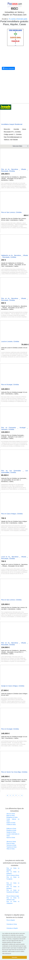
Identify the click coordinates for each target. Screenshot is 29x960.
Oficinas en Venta (11, 841)
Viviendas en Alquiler (12, 928)
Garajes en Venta (11, 832)
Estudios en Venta (11, 830)
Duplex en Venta (11, 822)
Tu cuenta (12, 19)
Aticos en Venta (11, 813)
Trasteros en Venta (11, 847)
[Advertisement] (11, 54)
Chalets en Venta (11, 824)
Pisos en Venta (10, 843)
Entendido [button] (14, 957)
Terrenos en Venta (11, 845)
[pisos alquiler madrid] (14, 4)
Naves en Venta (11, 837)
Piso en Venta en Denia (13, 875)
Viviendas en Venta (12, 924)
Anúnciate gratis (22, 19)
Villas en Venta (10, 848)
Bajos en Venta (11, 815)
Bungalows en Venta (12, 817)
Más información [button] (6, 953)
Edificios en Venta (11, 828)
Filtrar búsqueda (9, 68)
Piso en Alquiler (11, 920)
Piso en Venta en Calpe (13, 896)
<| (7, 795)
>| (21, 795)
